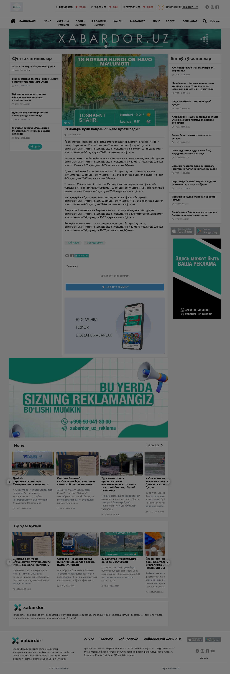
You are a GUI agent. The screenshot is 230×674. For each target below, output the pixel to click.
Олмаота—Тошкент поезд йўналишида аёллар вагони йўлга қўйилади (32, 561)
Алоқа (89, 638)
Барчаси (153, 445)
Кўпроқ (35, 146)
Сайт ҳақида (128, 638)
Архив (204, 658)
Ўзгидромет (95, 242)
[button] (28, 21)
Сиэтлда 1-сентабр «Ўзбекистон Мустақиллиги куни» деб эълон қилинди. (32, 481)
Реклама (106, 638)
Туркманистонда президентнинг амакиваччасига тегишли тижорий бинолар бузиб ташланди (74, 484)
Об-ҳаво (73, 242)
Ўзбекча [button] (215, 21)
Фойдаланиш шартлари (162, 638)
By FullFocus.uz (171, 668)
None (47, 21)
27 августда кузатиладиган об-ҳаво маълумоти (75, 560)
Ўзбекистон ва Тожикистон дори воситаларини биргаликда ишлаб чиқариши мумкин (119, 563)
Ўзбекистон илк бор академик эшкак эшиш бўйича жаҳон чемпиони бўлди (118, 483)
